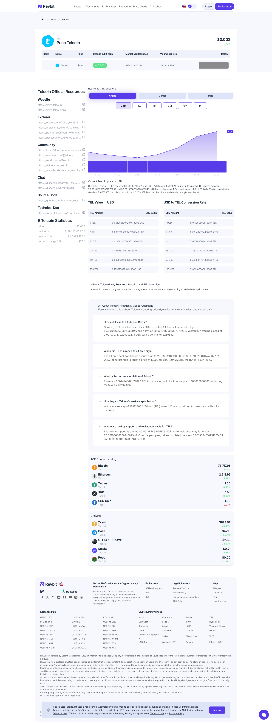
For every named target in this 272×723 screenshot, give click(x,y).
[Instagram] (75, 597)
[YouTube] (70, 597)
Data (210, 95)
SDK (147, 597)
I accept (217, 710)
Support (78, 6)
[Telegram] (41, 597)
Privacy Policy (179, 592)
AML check (156, 6)
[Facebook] (64, 597)
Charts (112, 95)
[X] (47, 597)
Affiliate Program (153, 588)
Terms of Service (181, 588)
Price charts (140, 6)
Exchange (125, 6)
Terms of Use (60, 713)
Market (162, 95)
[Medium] (53, 597)
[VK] (58, 597)
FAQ (215, 597)
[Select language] (184, 6)
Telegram (217, 588)
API (147, 592)
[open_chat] (264, 715)
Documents (92, 6)
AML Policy (178, 601)
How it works (219, 601)
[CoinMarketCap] (81, 597)
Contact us (218, 592)
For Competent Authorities (186, 597)
